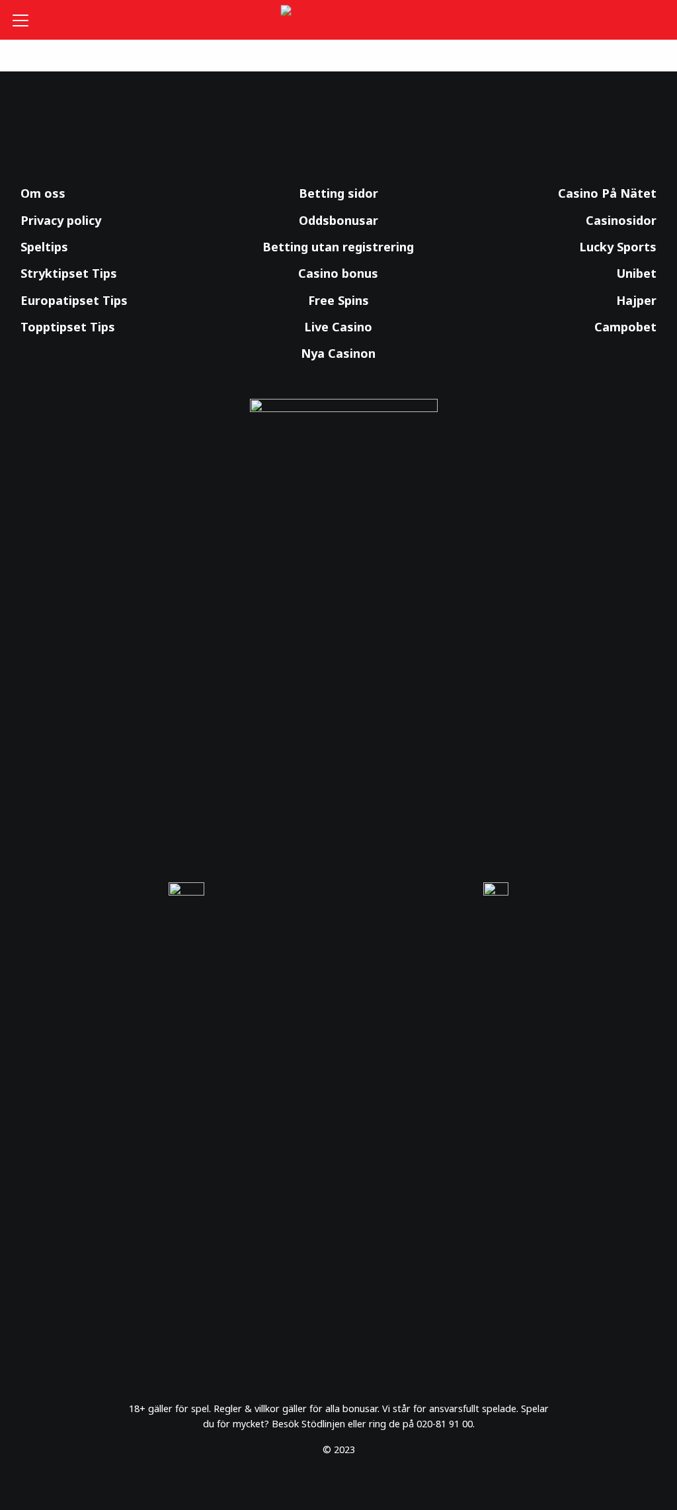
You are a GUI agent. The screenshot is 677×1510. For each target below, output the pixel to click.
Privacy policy (60, 220)
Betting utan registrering (338, 247)
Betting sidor (338, 193)
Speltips (44, 247)
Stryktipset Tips (68, 273)
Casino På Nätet (607, 193)
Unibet (636, 273)
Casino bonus (338, 273)
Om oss (42, 193)
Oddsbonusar (338, 220)
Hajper (636, 300)
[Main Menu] (26, 20)
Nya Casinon (338, 353)
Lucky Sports (618, 247)
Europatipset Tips (74, 300)
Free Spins (338, 300)
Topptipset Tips (67, 327)
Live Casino (338, 327)
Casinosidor (621, 220)
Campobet (625, 327)
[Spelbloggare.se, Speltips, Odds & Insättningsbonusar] (339, 20)
